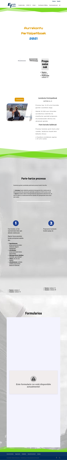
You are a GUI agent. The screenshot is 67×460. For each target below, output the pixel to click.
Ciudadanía (24, 454)
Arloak (34, 5)
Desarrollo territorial (32, 454)
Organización (17, 454)
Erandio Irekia (22, 5)
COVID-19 (28, 5)
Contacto (39, 454)
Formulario (19, 100)
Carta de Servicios (10, 454)
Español (58, 1)
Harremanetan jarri (53, 5)
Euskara (54, 1)
